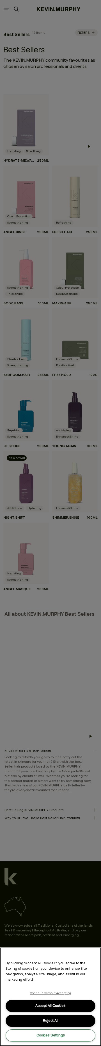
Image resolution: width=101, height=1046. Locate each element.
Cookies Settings (50, 1035)
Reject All (50, 1020)
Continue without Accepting (50, 993)
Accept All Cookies (50, 1005)
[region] (50, 996)
